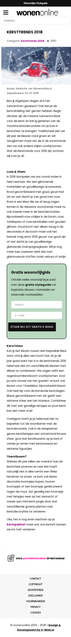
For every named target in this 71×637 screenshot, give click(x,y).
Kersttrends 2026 (32, 41)
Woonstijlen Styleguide (36, 3)
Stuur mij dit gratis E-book (32, 326)
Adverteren (35, 589)
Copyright (35, 584)
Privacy (35, 606)
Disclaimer (35, 595)
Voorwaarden (35, 601)
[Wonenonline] (35, 12)
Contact (35, 578)
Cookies (35, 612)
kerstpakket (16, 524)
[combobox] (35, 20)
